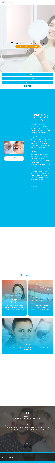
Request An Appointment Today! (27, 46)
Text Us (28, 461)
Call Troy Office (27, 74)
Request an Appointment (27, 82)
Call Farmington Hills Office (27, 78)
